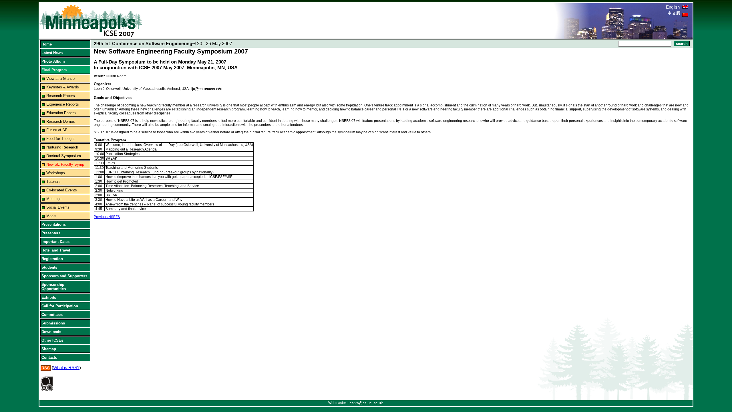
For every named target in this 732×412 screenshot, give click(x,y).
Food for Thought (60, 138)
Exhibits (48, 297)
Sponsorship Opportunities (53, 286)
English (673, 7)
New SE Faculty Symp (65, 164)
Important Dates (55, 241)
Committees (52, 314)
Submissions (53, 323)
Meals (51, 216)
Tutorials (53, 181)
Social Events (57, 207)
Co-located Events (61, 190)
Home (46, 44)
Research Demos (60, 121)
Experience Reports (62, 104)
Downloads (51, 332)
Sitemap (48, 349)
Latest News (52, 53)
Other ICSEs (52, 340)
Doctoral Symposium (63, 156)
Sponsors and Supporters (64, 276)
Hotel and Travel (55, 250)
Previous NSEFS (107, 217)
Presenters (50, 233)
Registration (52, 259)
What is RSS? (66, 367)
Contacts (49, 357)
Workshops (55, 173)
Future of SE (56, 130)
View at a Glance (60, 78)
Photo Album (53, 61)
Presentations (53, 224)
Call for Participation (59, 306)
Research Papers (60, 96)
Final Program (54, 70)
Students (49, 267)
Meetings (53, 199)
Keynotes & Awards (62, 87)
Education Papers (61, 113)
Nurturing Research (62, 147)
